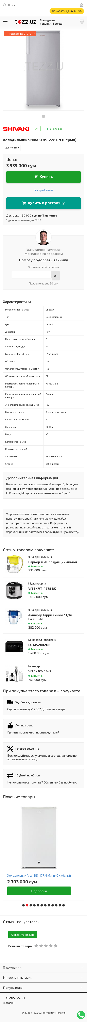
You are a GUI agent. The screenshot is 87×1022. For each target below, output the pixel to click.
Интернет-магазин (17, 977)
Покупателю (12, 987)
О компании (12, 967)
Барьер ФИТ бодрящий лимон (52, 562)
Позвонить (81, 1015)
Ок (55, 275)
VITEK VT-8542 (39, 671)
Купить (46, 176)
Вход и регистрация (82, 5)
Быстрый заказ (43, 190)
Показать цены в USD (67, 11)
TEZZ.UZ (26, 21)
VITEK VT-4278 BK (42, 588)
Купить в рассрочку (46, 202)
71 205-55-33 (14, 998)
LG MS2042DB (39, 645)
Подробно (39, 891)
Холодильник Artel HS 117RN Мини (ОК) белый (39, 875)
